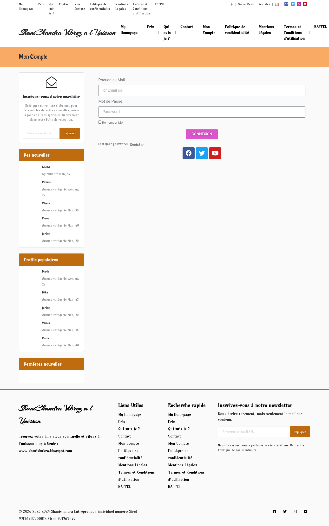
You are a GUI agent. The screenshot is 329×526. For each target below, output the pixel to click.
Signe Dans (246, 4)
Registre (264, 4)
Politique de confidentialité (237, 450)
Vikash (46, 203)
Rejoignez (70, 133)
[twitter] (293, 4)
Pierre (45, 218)
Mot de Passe (110, 101)
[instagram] (299, 4)
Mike (45, 292)
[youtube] (305, 4)
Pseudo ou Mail (111, 80)
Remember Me (112, 122)
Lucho (46, 167)
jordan (46, 233)
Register (137, 144)
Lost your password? (113, 144)
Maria (45, 271)
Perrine (46, 182)
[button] (232, 4)
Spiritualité (50, 174)
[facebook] (286, 4)
